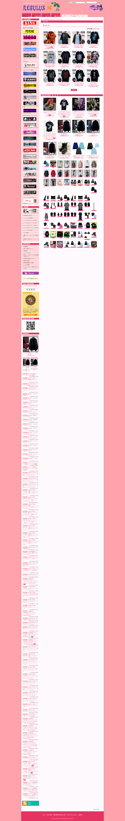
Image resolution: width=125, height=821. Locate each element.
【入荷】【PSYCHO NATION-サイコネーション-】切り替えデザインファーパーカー (73, 185)
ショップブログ (46, 15)
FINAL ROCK (26, 195)
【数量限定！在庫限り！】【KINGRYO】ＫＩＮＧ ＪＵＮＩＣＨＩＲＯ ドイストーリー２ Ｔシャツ (53, 247)
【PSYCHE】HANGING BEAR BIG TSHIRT (78, 83)
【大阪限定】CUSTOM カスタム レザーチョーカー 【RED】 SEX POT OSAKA (73, 228)
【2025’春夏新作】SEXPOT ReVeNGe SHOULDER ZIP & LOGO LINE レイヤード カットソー (74, 206)
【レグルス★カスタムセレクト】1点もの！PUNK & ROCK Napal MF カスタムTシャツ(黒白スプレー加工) (64, 113)
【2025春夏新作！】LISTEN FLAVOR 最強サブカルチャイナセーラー (30, 553)
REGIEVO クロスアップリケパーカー (53, 177)
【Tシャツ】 (59, 19)
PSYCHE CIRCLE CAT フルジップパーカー (87, 228)
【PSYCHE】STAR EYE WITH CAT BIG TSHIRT (49, 65)
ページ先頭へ (96, 809)
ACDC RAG (26, 152)
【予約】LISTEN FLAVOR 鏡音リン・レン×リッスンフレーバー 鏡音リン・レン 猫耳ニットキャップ (80, 200)
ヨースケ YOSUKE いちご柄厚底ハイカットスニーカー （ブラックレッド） (50, 112)
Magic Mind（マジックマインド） (31, 67)
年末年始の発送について (29, 258)
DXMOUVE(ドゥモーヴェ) (29, 82)
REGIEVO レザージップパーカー (60, 177)
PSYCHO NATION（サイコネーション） (31, 58)
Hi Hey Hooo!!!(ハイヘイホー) (30, 115)
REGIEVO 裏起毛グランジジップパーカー (47, 177)
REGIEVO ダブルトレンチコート (87, 177)
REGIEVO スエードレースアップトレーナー (81, 167)
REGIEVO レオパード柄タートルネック (74, 167)
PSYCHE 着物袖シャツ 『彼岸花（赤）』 (30, 353)
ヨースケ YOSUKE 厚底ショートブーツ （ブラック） (64, 156)
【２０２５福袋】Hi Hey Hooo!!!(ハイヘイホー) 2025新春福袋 (30, 468)
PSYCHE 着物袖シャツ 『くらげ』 (34, 367)
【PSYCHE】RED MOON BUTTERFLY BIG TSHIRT (64, 83)
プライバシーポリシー (72, 814)
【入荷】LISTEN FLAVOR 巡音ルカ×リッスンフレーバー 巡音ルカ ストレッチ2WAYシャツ (46, 208)
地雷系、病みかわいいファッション (31, 239)
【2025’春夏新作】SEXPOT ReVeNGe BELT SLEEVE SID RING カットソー (74, 216)
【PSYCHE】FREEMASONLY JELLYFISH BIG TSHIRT (93, 84)
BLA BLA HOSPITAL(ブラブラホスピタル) (30, 128)
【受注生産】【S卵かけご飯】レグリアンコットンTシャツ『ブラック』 (60, 237)
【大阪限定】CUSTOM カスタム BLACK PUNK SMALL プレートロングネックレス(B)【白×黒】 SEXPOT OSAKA (30, 735)
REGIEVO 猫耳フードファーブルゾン (94, 167)
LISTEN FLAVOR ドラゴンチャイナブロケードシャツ (30, 390)
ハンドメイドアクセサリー (29, 197)
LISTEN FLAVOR (27, 40)
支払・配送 (49, 814)
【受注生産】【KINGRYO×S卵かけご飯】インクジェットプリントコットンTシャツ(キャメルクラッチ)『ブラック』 (94, 228)
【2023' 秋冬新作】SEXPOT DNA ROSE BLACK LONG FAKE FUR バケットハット (87, 239)
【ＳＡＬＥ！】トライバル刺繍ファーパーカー (59, 185)
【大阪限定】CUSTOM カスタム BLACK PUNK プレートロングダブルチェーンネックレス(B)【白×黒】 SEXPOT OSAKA (30, 744)
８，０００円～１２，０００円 (30, 227)
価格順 (94, 28)
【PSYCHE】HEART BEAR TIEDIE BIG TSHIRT (93, 65)
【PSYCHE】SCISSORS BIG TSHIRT (49, 83)
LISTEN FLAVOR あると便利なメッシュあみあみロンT (30, 570)
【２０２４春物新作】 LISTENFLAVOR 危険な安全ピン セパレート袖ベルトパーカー (30, 790)
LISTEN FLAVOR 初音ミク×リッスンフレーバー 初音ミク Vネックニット (30, 480)
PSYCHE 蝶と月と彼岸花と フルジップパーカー (46, 237)
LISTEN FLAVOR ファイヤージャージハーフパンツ (80, 228)
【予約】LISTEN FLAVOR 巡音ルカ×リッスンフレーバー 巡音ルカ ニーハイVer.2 (53, 208)
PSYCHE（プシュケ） (28, 33)
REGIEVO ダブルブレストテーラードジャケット (74, 177)
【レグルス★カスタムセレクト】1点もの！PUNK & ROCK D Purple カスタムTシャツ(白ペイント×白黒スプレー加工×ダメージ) (49, 136)
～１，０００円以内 (28, 218)
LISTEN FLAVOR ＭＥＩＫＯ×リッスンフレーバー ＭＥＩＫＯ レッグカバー (30, 694)
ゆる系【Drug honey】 (28, 146)
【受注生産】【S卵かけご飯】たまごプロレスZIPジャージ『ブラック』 (67, 237)
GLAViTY (25, 170)
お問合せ (55, 15)
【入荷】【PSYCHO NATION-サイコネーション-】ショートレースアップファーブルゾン (80, 185)
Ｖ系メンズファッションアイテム (31, 213)
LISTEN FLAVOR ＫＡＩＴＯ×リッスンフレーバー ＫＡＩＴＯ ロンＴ (30, 683)
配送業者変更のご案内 (28, 262)
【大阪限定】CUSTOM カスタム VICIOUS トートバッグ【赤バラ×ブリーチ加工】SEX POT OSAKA (94, 247)
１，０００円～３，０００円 (30, 220)
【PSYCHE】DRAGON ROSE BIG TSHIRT (78, 45)
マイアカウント (82, 16)
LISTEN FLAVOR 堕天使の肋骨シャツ (87, 218)
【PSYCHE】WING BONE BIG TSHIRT (64, 65)
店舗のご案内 (26, 260)
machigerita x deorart (27, 215)
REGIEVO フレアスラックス (53, 186)
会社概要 (25, 246)
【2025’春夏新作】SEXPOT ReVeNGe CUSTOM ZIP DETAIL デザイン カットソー (87, 206)
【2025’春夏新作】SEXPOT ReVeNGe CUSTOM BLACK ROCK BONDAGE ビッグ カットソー (53, 216)
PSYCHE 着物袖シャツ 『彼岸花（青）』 (26, 367)
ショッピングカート (96, 7)
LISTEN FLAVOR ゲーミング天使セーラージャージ (93, 156)
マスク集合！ (26, 232)
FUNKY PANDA (27, 113)
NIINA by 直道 (26, 99)
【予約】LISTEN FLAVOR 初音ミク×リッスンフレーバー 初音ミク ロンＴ (30, 656)
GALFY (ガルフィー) (28, 121)
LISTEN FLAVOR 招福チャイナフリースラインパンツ (30, 628)
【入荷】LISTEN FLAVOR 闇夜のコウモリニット (30, 380)
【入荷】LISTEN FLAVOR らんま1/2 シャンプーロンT (30, 607)
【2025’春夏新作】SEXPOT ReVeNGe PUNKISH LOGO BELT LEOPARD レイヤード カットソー (67, 210)
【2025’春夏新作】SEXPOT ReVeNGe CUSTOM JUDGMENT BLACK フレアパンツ (60, 206)
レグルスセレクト (27, 51)
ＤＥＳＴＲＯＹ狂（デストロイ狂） (30, 106)
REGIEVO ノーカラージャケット (81, 177)
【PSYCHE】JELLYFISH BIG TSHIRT (93, 45)
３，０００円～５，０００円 (30, 223)
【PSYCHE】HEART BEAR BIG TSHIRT (79, 65)
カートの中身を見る (30, 273)
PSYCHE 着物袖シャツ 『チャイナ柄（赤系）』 (50, 156)
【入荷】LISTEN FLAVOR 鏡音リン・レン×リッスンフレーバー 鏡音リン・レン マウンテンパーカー (60, 200)
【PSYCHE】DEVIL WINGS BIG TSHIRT (64, 45)
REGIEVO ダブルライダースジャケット (94, 177)
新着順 (97, 28)
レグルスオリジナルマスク (29, 164)
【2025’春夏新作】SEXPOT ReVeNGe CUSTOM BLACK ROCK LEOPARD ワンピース (46, 220)
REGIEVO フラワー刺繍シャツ (60, 167)
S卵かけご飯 (26, 88)
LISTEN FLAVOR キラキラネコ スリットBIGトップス (30, 559)
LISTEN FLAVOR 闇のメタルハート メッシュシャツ (67, 228)
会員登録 (74, 16)
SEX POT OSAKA (27, 46)
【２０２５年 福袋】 (28, 70)
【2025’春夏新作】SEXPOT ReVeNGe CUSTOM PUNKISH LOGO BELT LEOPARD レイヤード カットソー (80, 210)
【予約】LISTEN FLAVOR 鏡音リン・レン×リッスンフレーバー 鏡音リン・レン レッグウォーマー (74, 200)
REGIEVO (25, 61)
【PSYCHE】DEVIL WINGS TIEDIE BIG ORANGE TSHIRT (49, 46)
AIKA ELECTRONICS (28, 140)
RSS (29, 802)
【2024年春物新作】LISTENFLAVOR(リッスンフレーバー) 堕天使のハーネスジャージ (68, 247)
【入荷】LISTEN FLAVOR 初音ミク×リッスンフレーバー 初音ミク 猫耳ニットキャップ (53, 200)
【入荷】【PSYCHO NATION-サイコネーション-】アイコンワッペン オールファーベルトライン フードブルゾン (87, 185)
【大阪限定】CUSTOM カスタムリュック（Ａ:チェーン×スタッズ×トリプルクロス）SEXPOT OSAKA (30, 581)
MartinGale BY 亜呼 (27, 93)
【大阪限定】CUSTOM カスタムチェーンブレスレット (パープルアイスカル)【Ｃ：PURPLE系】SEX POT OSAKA (78, 114)
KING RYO (25, 25)
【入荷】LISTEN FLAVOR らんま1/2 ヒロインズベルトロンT (30, 601)
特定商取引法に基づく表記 (59, 814)
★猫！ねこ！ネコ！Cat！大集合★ (30, 236)
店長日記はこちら (30, 315)
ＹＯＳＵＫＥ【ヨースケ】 (29, 76)
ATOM (29, 804)
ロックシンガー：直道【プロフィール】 (31, 267)
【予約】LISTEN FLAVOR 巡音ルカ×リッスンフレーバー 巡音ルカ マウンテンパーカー (87, 200)
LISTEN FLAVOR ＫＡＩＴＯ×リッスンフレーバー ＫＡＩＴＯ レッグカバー (30, 700)
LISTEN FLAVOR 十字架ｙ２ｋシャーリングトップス (30, 706)
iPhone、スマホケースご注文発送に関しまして (31, 255)
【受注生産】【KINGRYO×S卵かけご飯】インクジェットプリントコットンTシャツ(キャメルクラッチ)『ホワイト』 (53, 237)
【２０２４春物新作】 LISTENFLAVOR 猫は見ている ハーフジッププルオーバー (30, 795)
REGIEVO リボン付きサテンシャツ (67, 167)
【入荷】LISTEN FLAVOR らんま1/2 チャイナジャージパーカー (30, 588)
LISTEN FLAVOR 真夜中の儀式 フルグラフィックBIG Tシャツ (30, 564)
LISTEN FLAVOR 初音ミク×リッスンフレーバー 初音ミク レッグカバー (30, 689)
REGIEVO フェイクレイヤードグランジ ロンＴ (87, 167)
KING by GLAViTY (27, 182)
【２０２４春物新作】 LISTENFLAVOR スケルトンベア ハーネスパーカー (30, 784)
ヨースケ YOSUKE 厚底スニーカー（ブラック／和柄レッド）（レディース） (53, 166)
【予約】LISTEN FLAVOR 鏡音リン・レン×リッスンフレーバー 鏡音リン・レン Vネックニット (67, 200)
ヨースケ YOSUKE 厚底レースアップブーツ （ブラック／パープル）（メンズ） (46, 247)
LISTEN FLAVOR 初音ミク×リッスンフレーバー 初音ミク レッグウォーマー (30, 486)
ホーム (26, 15)
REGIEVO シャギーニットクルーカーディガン (47, 186)
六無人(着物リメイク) (28, 176)
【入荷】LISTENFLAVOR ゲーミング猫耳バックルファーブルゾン (81, 237)
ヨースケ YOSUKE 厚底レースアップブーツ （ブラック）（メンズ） (94, 237)
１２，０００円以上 (28, 230)
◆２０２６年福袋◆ (28, 27)
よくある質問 (26, 264)
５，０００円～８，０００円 (30, 225)
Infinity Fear (25, 158)
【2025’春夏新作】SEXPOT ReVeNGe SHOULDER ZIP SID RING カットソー (67, 216)
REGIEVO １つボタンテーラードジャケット (67, 177)
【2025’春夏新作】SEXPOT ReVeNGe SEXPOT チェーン (94, 210)
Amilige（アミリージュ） (29, 134)
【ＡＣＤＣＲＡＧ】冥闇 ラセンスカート (73, 237)
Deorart (25, 189)
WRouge (25, 203)
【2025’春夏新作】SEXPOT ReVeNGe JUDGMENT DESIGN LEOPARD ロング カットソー (80, 220)
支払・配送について (36, 15)
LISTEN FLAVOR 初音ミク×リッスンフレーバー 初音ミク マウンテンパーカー (30, 474)
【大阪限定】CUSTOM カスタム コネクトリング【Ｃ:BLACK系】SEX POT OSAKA (93, 113)
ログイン (67, 16)
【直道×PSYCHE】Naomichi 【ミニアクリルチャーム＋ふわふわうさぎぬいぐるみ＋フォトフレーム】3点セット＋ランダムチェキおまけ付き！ (60, 247)
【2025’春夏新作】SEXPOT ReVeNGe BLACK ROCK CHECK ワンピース (60, 216)
